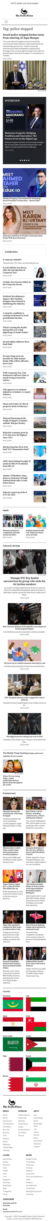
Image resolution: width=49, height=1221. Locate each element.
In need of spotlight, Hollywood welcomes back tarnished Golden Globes (12, 964)
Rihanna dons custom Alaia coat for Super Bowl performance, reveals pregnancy (11, 851)
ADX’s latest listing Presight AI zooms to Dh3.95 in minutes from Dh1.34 (17, 463)
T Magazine (7, 1191)
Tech (5, 1135)
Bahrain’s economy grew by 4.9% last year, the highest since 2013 (15, 435)
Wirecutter (30, 1165)
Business (6, 1133)
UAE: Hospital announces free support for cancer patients (24, 699)
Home (5, 1115)
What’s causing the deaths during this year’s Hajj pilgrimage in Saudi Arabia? (15, 330)
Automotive (7, 1159)
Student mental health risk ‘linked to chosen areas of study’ (35, 532)
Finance (21, 1135)
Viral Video (22, 1133)
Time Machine (31, 1185)
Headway (29, 1171)
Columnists (22, 1118)
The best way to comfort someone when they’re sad (24, 663)
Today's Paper (8, 1147)
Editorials (21, 1121)
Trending (6, 1150)
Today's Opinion (24, 1115)
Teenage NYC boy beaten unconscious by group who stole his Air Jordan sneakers (24, 581)
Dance (36, 1132)
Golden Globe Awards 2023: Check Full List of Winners (35, 963)
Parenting (6, 1182)
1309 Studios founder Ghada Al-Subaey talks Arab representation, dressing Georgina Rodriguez (35, 888)
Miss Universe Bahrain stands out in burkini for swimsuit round (36, 927)
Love (5, 1177)
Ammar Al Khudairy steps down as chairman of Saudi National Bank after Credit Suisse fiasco (15, 479)
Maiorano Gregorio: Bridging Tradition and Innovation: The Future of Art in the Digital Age (21, 136)
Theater (36, 1147)
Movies (36, 1135)
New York (6, 1130)
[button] (20, 160)
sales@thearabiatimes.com (12, 1211)
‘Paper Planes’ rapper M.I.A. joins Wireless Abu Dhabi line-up (11, 886)
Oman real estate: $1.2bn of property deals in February (15, 405)
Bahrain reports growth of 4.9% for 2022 (15, 493)
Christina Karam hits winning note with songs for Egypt (13, 813)
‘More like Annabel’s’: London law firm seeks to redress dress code (12, 927)
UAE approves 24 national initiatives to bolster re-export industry (17, 392)
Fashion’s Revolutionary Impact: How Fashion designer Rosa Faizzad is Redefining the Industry (14, 300)
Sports (5, 1141)
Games (5, 1162)
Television (37, 1144)
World (5, 1118)
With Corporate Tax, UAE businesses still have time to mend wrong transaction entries (16, 376)
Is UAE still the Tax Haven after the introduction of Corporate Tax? (14, 270)
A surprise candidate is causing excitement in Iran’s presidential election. (16, 315)
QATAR (19, 3)
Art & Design (38, 1118)
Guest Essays (23, 1124)
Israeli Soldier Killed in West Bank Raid (16, 343)
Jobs (4, 1174)
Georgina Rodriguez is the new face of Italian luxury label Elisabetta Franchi (35, 851)
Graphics (29, 1182)
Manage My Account (34, 1191)
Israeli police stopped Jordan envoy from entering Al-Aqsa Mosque (23, 36)
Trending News (8, 1124)
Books (36, 1121)
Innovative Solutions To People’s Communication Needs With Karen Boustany (22, 237)
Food (5, 1168)
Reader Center (31, 1159)
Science (6, 1138)
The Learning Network (34, 1177)
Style (5, 1188)
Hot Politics (7, 1127)
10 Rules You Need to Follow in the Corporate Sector (17, 283)
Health (5, 1171)
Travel (5, 1194)
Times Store (30, 1188)
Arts (35, 1115)
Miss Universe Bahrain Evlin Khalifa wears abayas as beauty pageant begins (24, 628)
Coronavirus (7, 1121)
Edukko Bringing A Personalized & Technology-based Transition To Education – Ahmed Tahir (22, 199)
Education (6, 1165)
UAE (24, 3)
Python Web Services (34, 1219)
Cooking (29, 1168)
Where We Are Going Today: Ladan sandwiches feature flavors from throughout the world (12, 780)
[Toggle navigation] (6, 21)
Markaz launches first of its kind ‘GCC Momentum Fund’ (16, 448)
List (35, 1129)
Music (36, 1138)
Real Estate (7, 1185)
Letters (20, 1127)
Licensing (29, 1194)
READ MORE (7, 59)
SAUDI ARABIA (32, 3)
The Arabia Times (24, 1216)
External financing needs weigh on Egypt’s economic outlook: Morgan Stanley (15, 420)
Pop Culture (38, 1141)
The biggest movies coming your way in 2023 (24, 736)
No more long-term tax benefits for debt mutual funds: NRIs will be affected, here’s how (16, 360)
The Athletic (30, 1162)
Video (28, 1180)
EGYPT (13, 3)
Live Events (30, 1174)
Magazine (6, 1180)
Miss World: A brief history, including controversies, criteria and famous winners (35, 814)
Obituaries (6, 1144)
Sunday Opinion (24, 1130)
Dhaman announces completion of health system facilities (11, 532)
